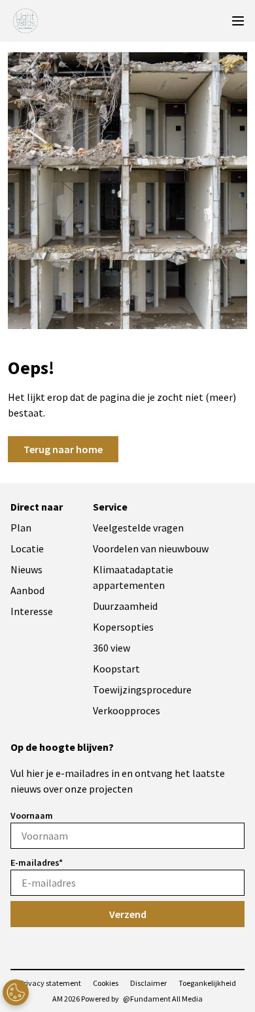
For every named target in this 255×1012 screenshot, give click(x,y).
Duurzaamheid (125, 605)
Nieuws (26, 569)
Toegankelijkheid (207, 983)
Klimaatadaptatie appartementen (133, 577)
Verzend (127, 914)
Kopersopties (123, 626)
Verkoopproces (126, 710)
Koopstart (116, 668)
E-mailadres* (36, 862)
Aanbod (27, 590)
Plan (20, 527)
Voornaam (31, 815)
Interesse (31, 611)
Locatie (27, 548)
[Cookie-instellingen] (16, 992)
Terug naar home (63, 449)
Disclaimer (148, 983)
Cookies (105, 983)
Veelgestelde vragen (138, 527)
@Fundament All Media (163, 999)
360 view (111, 647)
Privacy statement (50, 983)
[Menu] (238, 20)
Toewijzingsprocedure (142, 689)
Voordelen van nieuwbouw (151, 548)
